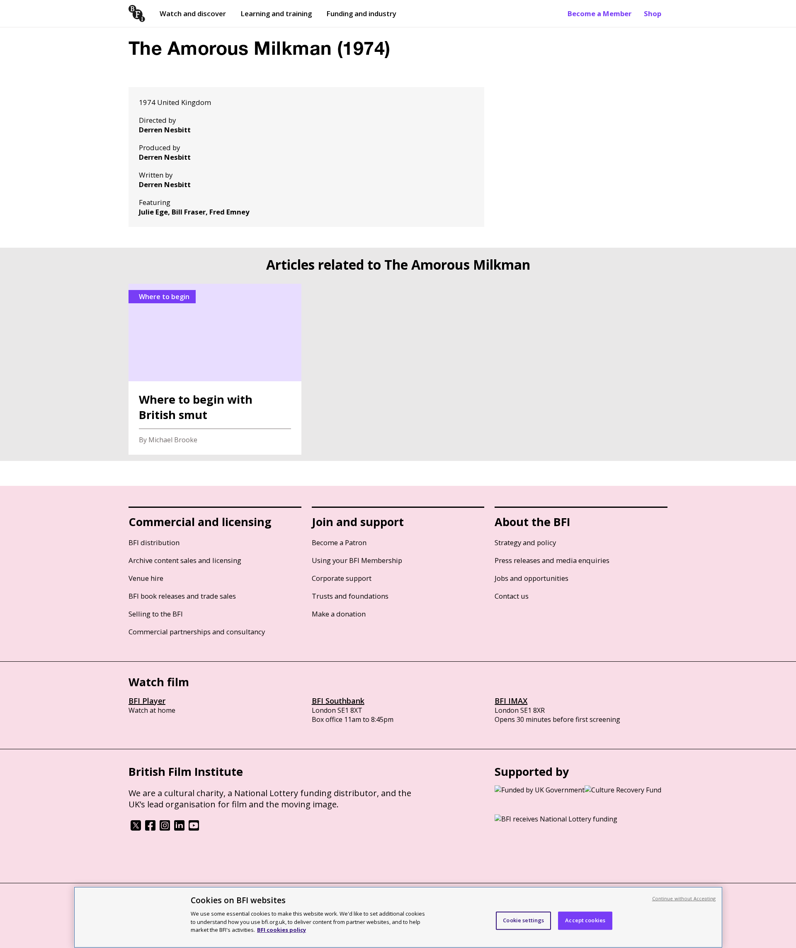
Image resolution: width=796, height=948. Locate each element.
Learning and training (276, 13)
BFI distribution (154, 542)
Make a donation (339, 614)
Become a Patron (339, 542)
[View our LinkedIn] (179, 828)
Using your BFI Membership (357, 560)
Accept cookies (585, 920)
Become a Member (599, 13)
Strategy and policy (525, 542)
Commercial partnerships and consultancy (197, 631)
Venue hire (146, 578)
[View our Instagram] (165, 828)
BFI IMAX (511, 701)
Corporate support (341, 578)
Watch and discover (193, 13)
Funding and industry (361, 13)
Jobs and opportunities (531, 578)
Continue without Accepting (684, 898)
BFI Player (147, 701)
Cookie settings (523, 920)
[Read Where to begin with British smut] (215, 369)
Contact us (512, 596)
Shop (652, 13)
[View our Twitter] (136, 828)
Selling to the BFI (156, 614)
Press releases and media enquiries (552, 560)
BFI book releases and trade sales (182, 596)
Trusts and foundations (350, 596)
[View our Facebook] (150, 828)
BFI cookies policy (281, 929)
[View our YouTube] (194, 828)
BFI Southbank (338, 701)
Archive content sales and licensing (185, 560)
